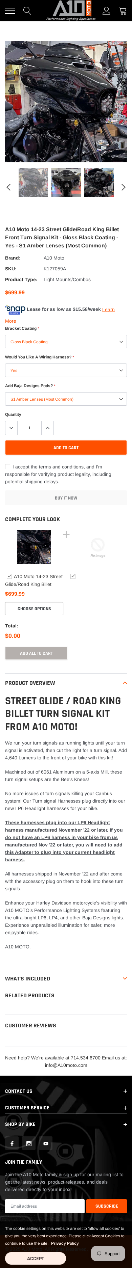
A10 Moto (54, 258)
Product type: (21, 279)
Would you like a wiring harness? (39, 357)
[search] (27, 10)
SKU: (11, 268)
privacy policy (65, 1243)
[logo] (71, 10)
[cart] (123, 11)
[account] (107, 11)
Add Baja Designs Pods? (30, 385)
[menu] (10, 11)
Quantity (13, 414)
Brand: (13, 258)
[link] (33, 182)
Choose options (34, 609)
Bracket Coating (22, 328)
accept (35, 1258)
